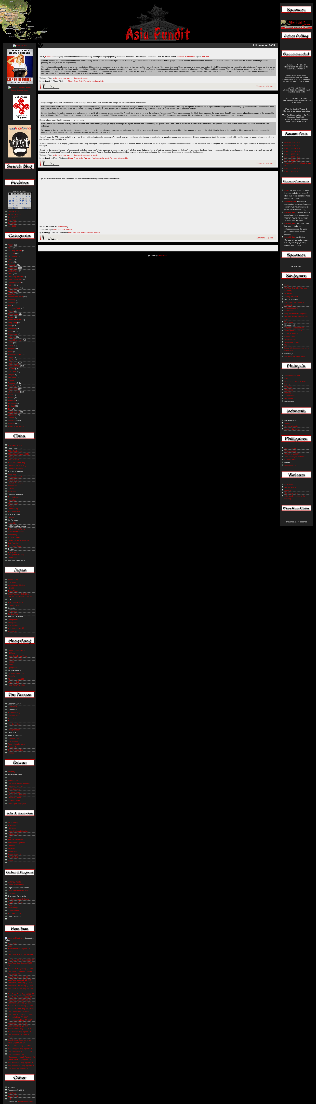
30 (16, 206)
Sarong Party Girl (291, 297)
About (10, 952)
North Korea (13, 363)
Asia (80, 81)
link (271, 86)
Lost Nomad (13, 741)
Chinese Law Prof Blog (17, 466)
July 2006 (12, 220)
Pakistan (11, 369)
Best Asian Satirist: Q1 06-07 (19, 1000)
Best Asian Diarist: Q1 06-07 (19, 977)
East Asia (87, 81)
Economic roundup (15, 297)
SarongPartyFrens (291, 342)
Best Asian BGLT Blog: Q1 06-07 (21, 960)
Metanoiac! (12, 486)
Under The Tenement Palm (18, 540)
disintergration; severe (293, 331)
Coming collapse (14, 279)
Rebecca (49, 57)
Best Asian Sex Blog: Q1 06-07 (20, 1003)
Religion (11, 375)
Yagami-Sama (13, 631)
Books (10, 262)
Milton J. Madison (15, 659)
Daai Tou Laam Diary (16, 650)
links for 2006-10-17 (292, 171)
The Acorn (12, 825)
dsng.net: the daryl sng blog (295, 314)
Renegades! (13, 620)
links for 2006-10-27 (292, 146)
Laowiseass (12, 558)
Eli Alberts (12, 302)
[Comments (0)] (262, 86)
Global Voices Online (16, 885)
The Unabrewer (14, 512)
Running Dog (13, 509)
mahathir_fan (289, 212)
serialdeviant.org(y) (15, 477)
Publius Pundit (13, 911)
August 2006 (13, 217)
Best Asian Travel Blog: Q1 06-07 (21, 1006)
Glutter (10, 665)
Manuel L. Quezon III (292, 454)
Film (9, 305)
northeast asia (76, 78)
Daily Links (12, 291)
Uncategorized (14, 412)
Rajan (286, 378)
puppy (85, 78)
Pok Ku (287, 384)
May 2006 (12, 226)
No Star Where (290, 487)
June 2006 (12, 223)
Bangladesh (12, 256)
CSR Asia (11, 893)
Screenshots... (290, 396)
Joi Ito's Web (13, 614)
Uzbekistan (12, 415)
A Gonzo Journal (291, 334)
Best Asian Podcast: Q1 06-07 (20, 997)
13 (30, 199)
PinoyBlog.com (290, 451)
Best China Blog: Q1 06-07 (18, 1011)
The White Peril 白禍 (16, 628)
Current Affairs (13, 288)
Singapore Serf (290, 339)
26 (26, 203)
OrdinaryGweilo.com (16, 673)
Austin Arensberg (15, 445)
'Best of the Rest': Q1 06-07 (19, 949)
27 (30, 203)
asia (55, 78)
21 (10, 203)
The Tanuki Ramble (15, 602)
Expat (286, 285)
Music (10, 351)
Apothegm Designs (25, 1101)
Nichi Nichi (12, 588)
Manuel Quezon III (15, 340)
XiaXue (287, 345)
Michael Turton (290, 201)
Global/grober (13, 314)
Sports (10, 395)
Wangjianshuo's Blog (16, 555)
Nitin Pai (11, 360)
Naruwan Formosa (15, 786)
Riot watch (12, 377)
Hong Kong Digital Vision (17, 656)
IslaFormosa (13, 780)
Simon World (13, 676)
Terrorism (12, 403)
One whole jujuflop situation (18, 783)
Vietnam (97, 233)
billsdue (11, 517)
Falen (286, 190)
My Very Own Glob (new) (294, 356)
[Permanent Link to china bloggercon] (158, 53)
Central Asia (12, 271)
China (76, 81)
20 (30, 201)
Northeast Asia (98, 81)
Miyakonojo (12, 611)
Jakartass (288, 423)
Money (10, 346)
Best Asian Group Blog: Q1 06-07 (21, 986)
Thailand (11, 406)
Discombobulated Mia (16, 679)
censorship (87, 155)
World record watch (16, 426)
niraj (9, 837)
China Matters (13, 460)
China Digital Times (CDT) (18, 454)
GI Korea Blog (13, 715)
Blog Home (12, 943)
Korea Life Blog (14, 713)
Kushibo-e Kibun (14, 724)
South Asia (12, 386)
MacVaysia (288, 390)
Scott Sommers (14, 789)
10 (20, 199)
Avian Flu (11, 905)
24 (20, 203)
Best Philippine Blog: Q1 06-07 (20, 1049)
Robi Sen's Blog (14, 834)
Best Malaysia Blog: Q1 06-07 (20, 1029)
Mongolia (11, 349)
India (10, 325)
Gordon (11, 317)
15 (13, 201)
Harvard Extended (15, 468)
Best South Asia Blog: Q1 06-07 (20, 1063)
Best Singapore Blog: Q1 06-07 (20, 1051)
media (95, 155)
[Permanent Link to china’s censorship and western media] (158, 100)
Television (12, 400)
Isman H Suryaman (292, 429)
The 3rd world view (15, 840)
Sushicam (12, 582)
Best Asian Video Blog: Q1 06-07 (21, 1009)
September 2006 (14, 214)
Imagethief (12, 523)
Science (11, 380)
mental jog (288, 393)
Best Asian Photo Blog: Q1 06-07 (21, 994)
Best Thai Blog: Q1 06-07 (18, 1068)
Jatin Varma (12, 334)
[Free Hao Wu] (19, 45)
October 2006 (13, 211)
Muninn (11, 753)
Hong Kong (12, 323)
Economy (11, 300)
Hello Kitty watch (14, 320)
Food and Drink (14, 308)
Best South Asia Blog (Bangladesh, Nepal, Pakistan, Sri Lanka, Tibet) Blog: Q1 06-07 (21, 1057)
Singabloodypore (291, 308)
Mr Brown (288, 294)
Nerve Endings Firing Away (18, 831)
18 (23, 201)
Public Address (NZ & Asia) (18, 899)
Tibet (10, 409)
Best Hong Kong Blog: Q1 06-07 (20, 1014)
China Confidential (15, 451)
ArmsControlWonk (15, 902)
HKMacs (11, 653)
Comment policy (14, 282)
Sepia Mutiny (13, 822)
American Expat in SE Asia (294, 381)
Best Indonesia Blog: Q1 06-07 (20, 1020)
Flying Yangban (14, 730)
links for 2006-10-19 (292, 160)
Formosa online (14, 792)
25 (23, 203)
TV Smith (288, 387)
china (60, 78)
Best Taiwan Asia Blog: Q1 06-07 (21, 1065)
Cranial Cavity (290, 460)
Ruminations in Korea (16, 744)
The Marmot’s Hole (15, 750)
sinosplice (12, 500)
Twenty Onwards (15, 854)
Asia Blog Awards (15, 251)
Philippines (12, 372)
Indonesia (12, 328)
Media (107, 158)
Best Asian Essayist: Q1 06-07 (20, 980)
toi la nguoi (288, 484)
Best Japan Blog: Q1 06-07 (18, 1023)
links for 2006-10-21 (292, 154)
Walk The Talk (13, 682)
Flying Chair (12, 668)
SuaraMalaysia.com (292, 376)
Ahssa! (10, 721)
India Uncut (12, 851)
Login (10, 946)
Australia (11, 254)
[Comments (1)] (262, 238)
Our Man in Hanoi (291, 493)
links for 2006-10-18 (292, 168)
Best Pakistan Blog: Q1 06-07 (19, 1046)
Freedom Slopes (14, 798)
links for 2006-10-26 (292, 148)
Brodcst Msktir (290, 465)
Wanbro (11, 506)
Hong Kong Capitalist (16, 685)
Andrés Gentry (14, 497)
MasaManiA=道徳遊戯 (17, 585)
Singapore (12, 383)
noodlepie (288, 490)
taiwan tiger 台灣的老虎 (17, 804)
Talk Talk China (14, 543)
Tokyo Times (13, 591)
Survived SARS (14, 537)
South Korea (13, 389)
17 (20, 201)
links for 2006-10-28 (292, 143)
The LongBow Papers (16, 529)
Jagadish (11, 848)
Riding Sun (12, 622)
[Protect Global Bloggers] (20, 122)
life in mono (288, 322)
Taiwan (10, 398)
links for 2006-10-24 (292, 151)
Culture (11, 285)
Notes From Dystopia (16, 843)
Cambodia (12, 265)
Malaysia (11, 337)
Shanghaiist (12, 552)
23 (16, 203)
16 (16, 201)
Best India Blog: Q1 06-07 (18, 1017)
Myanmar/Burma (14, 354)
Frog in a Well (13, 605)
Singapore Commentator (294, 328)
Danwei (11, 489)
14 (10, 201)
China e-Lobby (14, 457)
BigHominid (12, 707)
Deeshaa (11, 845)
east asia (66, 78)
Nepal (10, 357)
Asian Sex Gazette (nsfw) (18, 890)
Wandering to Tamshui (17, 795)
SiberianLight (13, 908)
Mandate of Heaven (16, 532)
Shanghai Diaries (14, 480)
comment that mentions (186, 57)
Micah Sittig (12, 535)
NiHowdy (11, 772)
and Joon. (206, 57)
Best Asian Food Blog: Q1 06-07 (20, 983)
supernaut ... (13, 491)
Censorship (123, 158)
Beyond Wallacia (291, 426)
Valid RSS (12, 1093)
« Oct (13, 208)
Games (11, 311)
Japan (10, 331)
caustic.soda (289, 337)
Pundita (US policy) (15, 913)
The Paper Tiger (14, 546)
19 (26, 201)
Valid (13, 1096)
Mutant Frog (13, 580)
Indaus (10, 860)
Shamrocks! (13, 625)
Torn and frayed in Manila (294, 457)
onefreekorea (13, 738)
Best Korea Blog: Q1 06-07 (18, 1026)
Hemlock (11, 662)
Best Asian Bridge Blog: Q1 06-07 (21, 969)
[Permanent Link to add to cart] (158, 176)
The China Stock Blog (16, 463)
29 (13, 206)
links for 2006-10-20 (292, 157)
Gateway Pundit (14, 882)
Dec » (26, 208)
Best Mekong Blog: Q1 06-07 (19, 1032)
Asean (10, 245)
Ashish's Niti (13, 857)
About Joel (12, 718)
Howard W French (15, 483)
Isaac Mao (12, 474)
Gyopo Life (12, 747)
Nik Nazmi (288, 399)
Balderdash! (289, 311)
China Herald (13, 503)
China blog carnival (15, 277)
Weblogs (113, 158)
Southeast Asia (14, 392)
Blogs (70, 81)
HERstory (12, 828)
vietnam (69, 230)
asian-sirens (62, 227)
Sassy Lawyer (290, 448)
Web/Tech (12, 421)
